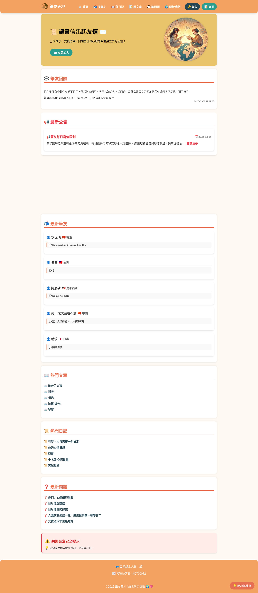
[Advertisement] (129, 186)
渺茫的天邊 (55, 385)
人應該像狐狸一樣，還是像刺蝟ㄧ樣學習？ (74, 515)
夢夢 (51, 409)
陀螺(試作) (54, 403)
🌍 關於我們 (172, 6)
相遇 (51, 397)
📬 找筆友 (99, 6)
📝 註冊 (209, 6)
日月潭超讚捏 (56, 503)
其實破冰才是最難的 (60, 521)
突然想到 (53, 465)
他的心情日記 (56, 447)
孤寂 (51, 391)
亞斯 (51, 453)
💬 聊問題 (153, 6)
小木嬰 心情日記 (58, 459)
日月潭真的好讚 (58, 509)
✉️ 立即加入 (61, 52)
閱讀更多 (192, 143)
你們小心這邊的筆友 (60, 497)
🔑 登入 (192, 6)
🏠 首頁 (83, 6)
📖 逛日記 (117, 6)
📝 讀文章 (135, 6)
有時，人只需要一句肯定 (63, 441)
